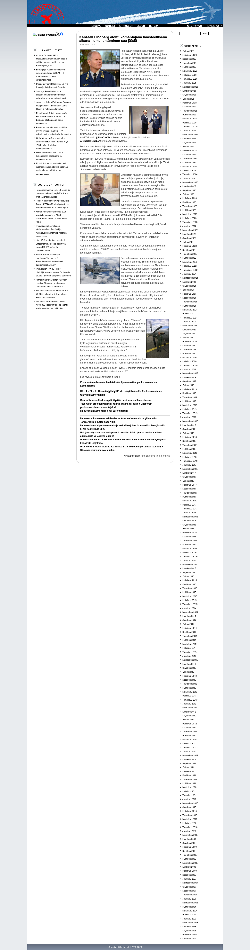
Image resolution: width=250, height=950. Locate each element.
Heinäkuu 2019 (189, 389)
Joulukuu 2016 (189, 512)
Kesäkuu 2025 (189, 106)
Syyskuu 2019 (189, 381)
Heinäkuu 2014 (189, 627)
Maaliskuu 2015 (189, 596)
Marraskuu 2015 (190, 564)
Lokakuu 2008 (189, 866)
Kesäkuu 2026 (189, 58)
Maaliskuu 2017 (189, 500)
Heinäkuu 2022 (189, 245)
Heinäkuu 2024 (189, 150)
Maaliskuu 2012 (189, 739)
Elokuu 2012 (188, 719)
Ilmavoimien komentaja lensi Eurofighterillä (104, 410)
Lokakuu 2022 (189, 233)
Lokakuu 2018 (189, 424)
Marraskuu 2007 (190, 882)
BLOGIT (141, 26)
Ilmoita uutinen (42, 174)
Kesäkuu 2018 (189, 440)
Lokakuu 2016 (189, 520)
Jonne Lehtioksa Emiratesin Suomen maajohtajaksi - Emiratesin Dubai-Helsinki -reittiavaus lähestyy (53, 105)
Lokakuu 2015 (189, 568)
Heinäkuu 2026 (189, 54)
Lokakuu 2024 (189, 138)
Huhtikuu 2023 (189, 209)
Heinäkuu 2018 (189, 436)
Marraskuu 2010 (190, 803)
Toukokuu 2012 (189, 731)
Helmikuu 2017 (189, 504)
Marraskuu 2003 (190, 922)
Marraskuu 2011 (190, 755)
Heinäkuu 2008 (189, 870)
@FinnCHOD (103, 137)
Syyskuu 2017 (189, 476)
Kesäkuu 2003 (189, 938)
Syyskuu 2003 (189, 930)
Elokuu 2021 (188, 289)
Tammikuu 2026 (189, 78)
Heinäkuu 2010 (189, 810)
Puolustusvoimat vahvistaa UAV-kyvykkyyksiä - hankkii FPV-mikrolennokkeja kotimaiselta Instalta (53, 131)
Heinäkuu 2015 (189, 580)
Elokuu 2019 (188, 385)
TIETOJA (154, 26)
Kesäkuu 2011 (189, 775)
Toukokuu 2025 (189, 110)
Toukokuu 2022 (189, 253)
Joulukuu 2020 (189, 321)
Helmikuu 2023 (189, 218)
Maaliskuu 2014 (189, 643)
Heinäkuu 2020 (189, 341)
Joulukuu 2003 (189, 918)
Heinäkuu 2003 (189, 934)
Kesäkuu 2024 (189, 154)
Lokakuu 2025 (189, 90)
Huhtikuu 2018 (189, 448)
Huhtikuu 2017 (189, 496)
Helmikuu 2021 (189, 313)
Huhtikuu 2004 (189, 906)
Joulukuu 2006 (189, 898)
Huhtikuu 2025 (189, 114)
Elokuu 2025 (188, 98)
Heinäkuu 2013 (189, 675)
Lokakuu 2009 (189, 838)
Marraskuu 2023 (190, 182)
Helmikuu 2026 (189, 74)
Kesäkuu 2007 (189, 890)
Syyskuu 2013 (189, 667)
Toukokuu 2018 (189, 444)
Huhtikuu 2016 (189, 544)
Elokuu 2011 (188, 767)
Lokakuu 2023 (189, 186)
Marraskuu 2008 (190, 862)
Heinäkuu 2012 (189, 723)
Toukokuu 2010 (189, 815)
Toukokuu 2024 (189, 158)
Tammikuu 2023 (189, 221)
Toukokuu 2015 (189, 588)
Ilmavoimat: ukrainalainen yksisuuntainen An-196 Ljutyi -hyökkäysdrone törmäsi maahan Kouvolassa (51, 231)
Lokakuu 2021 (189, 281)
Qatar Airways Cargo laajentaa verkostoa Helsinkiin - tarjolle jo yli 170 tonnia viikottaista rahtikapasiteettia (52, 143)
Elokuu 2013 (188, 671)
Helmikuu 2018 (189, 456)
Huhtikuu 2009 (189, 858)
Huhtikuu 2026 (189, 66)
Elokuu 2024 (188, 146)
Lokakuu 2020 (189, 329)
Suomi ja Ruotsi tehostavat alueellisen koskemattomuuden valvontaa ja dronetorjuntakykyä (51, 95)
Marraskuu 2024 (190, 134)
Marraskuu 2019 (190, 373)
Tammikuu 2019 (189, 413)
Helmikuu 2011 (189, 791)
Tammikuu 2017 (189, 508)
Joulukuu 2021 (189, 273)
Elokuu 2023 (188, 194)
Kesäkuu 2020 (189, 345)
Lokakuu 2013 (189, 663)
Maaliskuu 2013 (189, 691)
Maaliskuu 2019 (189, 405)
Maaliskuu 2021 (189, 309)
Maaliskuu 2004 (189, 910)
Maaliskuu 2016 (189, 548)
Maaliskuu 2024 (189, 166)
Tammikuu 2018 (189, 460)
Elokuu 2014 (188, 623)
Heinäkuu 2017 (189, 484)
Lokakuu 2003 (189, 926)
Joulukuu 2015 (189, 560)
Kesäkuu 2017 (189, 488)
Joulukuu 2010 (189, 799)
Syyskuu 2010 (189, 807)
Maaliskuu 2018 (189, 452)
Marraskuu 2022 (190, 229)
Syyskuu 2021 (189, 285)
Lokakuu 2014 (189, 615)
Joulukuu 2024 (189, 130)
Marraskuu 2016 (190, 516)
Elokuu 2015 (188, 576)
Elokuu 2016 (188, 528)
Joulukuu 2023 (189, 178)
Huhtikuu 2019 (189, 401)
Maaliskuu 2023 (189, 214)
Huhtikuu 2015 (189, 592)
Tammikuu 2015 (189, 603)
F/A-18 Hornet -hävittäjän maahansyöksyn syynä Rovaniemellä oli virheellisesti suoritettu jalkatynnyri (49, 259)
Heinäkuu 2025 (189, 102)
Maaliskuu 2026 (189, 70)
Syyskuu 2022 (189, 237)
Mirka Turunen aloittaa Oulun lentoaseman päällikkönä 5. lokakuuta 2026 (49, 156)
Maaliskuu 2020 (189, 357)
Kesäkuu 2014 (189, 631)
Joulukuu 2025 (189, 82)
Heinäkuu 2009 (189, 846)
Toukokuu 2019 (189, 397)
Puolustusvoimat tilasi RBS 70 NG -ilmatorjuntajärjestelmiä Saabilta (53, 85)
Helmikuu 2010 (189, 822)
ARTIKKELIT (126, 26)
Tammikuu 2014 (189, 651)
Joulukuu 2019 (189, 369)
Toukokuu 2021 (189, 301)
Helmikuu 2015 (189, 600)
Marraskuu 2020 (190, 325)
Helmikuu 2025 (189, 122)
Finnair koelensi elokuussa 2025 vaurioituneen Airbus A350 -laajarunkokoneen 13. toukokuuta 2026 (51, 216)
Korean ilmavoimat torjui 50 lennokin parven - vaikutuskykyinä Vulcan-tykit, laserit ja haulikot (53, 193)
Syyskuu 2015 (189, 572)
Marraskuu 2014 (190, 612)
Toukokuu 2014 (189, 635)
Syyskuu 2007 (189, 886)
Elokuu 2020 (188, 337)
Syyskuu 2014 (189, 620)
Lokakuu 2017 (189, 472)
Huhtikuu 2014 (189, 639)
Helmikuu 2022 (189, 265)
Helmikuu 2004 (189, 914)
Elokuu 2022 (188, 241)
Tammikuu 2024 (189, 174)
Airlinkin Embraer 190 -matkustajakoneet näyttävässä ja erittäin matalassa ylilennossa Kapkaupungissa (51, 60)
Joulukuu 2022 (189, 226)
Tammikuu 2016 (189, 556)
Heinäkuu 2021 (189, 293)
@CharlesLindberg (90, 141)
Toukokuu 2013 (189, 683)
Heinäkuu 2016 (189, 532)
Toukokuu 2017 (189, 492)
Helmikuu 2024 (189, 170)
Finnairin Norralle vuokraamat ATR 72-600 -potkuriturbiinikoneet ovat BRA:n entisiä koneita (52, 294)
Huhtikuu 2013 (189, 687)
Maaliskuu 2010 (189, 818)
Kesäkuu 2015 (189, 584)
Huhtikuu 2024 (189, 162)
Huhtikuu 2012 (189, 735)
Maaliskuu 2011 (189, 787)
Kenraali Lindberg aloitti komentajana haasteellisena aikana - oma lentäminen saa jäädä (123, 38)
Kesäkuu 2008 (189, 874)
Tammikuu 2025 (189, 126)
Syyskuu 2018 (189, 428)
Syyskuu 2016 (189, 524)
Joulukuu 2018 (189, 416)
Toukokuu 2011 (189, 779)
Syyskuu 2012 (189, 715)
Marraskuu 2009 (190, 834)
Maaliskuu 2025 (189, 118)
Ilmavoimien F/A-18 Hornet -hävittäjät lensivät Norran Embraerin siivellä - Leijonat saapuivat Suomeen (53, 272)
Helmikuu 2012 (189, 743)
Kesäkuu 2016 (189, 536)
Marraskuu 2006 (190, 902)
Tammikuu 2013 (189, 699)
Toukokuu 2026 (189, 62)
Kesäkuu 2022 (189, 249)
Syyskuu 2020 (189, 333)
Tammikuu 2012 (189, 747)
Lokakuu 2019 (189, 377)
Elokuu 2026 (188, 50)
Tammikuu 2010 (189, 827)
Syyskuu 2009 (189, 842)
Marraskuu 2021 (190, 277)
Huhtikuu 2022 (189, 257)
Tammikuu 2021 (189, 317)
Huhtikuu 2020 (189, 353)
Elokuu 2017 (188, 480)
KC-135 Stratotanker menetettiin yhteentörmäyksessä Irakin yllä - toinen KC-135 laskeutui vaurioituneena (51, 245)
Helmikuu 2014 (189, 647)
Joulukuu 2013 (189, 655)
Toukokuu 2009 (189, 854)
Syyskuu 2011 (189, 763)
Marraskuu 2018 (190, 421)
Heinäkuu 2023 (189, 198)
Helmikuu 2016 (189, 552)
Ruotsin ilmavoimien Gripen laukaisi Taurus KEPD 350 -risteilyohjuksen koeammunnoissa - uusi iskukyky (52, 204)
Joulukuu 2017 (189, 464)
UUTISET (110, 26)
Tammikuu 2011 (189, 795)
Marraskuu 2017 (190, 468)
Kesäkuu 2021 (189, 297)
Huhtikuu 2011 (189, 783)
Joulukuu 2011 (189, 751)
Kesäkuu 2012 (189, 727)
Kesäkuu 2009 (189, 850)
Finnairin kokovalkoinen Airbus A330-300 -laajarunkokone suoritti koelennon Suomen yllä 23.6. (52, 305)
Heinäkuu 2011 (189, 771)
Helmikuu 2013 (189, 695)
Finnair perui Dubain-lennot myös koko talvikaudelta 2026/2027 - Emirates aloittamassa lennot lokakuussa (51, 118)
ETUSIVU (96, 26)
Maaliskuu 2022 (189, 261)
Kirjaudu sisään (132, 455)
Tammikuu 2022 (189, 269)
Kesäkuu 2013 (189, 679)
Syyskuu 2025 (189, 94)
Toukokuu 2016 (189, 540)
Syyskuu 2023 (189, 190)
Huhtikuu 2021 (189, 305)
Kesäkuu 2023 (189, 202)
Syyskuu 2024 (189, 142)
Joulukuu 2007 (189, 878)
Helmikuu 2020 (189, 361)
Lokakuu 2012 (189, 711)
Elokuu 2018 (188, 433)
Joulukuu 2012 (189, 703)
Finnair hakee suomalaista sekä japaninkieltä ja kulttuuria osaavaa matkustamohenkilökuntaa (52, 167)
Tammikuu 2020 (189, 365)
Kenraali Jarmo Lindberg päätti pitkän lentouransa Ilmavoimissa (115, 400)
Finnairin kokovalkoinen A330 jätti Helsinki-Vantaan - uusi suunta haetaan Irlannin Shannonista (51, 283)
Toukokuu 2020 (189, 349)
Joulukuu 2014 (189, 608)
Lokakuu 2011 (189, 759)
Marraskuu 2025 (190, 86)
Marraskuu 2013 (190, 659)
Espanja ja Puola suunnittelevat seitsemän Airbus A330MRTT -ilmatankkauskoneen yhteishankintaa (50, 74)
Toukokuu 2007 (189, 894)
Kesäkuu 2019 (189, 393)
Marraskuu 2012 (190, 707)
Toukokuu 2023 (189, 206)
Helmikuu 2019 (189, 409)
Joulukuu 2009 (189, 830)
